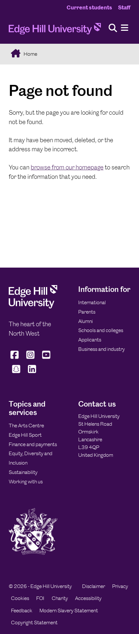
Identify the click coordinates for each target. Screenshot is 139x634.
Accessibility (88, 598)
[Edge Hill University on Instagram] (30, 358)
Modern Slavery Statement (68, 610)
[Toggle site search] (113, 28)
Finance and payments (33, 444)
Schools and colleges (100, 330)
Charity (60, 598)
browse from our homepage (67, 167)
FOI (40, 598)
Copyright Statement (34, 622)
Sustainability (23, 472)
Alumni (85, 321)
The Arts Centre (26, 425)
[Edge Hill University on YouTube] (46, 358)
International (92, 302)
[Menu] (124, 28)
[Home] (55, 30)
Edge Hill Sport (25, 435)
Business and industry (101, 349)
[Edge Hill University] (33, 307)
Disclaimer (93, 586)
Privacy (120, 586)
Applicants (89, 340)
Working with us (26, 481)
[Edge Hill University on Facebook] (15, 358)
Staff (124, 7)
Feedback (21, 610)
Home (30, 54)
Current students (89, 7)
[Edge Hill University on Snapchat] (16, 373)
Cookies (20, 598)
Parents (86, 312)
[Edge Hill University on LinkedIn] (32, 373)
